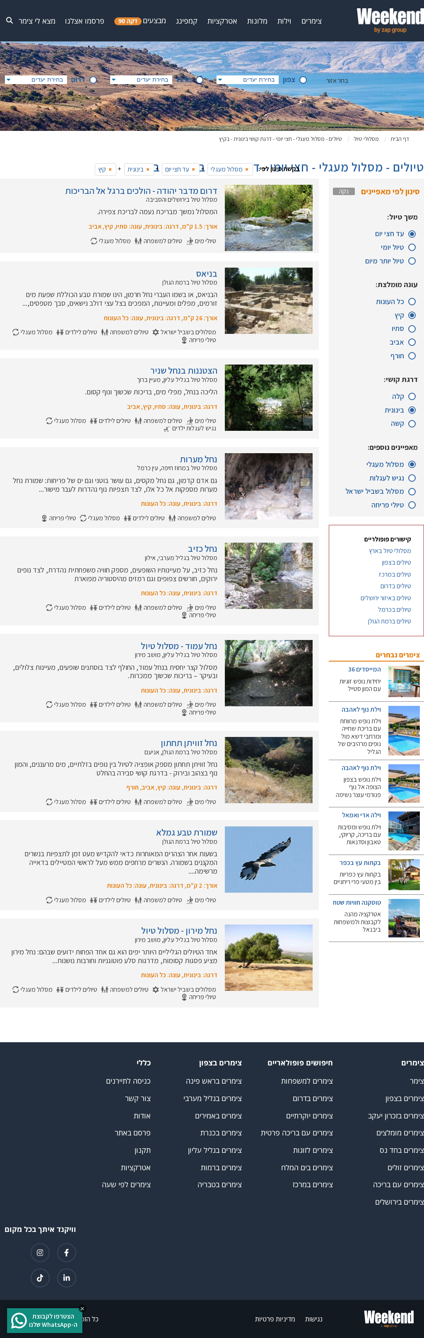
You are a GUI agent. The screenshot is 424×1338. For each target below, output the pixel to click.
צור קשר (138, 1098)
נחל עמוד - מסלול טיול (179, 646)
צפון (289, 79)
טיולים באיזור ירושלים (386, 598)
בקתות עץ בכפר (360, 862)
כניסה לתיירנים (128, 1081)
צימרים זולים (406, 1167)
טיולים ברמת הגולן (389, 621)
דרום (78, 79)
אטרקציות (136, 1167)
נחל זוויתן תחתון (189, 743)
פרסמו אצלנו (84, 21)
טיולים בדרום (396, 586)
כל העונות (390, 301)
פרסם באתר (133, 1132)
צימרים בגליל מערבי (212, 1098)
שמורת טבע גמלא (186, 832)
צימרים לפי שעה (126, 1184)
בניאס (206, 273)
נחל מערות (198, 459)
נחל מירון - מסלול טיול (179, 930)
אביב (397, 342)
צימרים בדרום (313, 1098)
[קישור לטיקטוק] (40, 1277)
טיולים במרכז (395, 574)
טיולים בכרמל (394, 609)
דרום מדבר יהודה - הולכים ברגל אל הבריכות (141, 190)
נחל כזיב (202, 548)
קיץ (399, 315)
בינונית (394, 410)
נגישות (314, 1319)
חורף (397, 356)
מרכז (184, 79)
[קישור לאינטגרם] (40, 1252)
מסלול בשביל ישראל (374, 491)
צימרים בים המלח (307, 1167)
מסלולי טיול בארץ (390, 551)
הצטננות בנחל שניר (183, 370)
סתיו (398, 328)
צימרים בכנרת (221, 1132)
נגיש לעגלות (386, 478)
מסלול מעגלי (385, 464)
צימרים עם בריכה (398, 1184)
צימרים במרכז (313, 1184)
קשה (397, 423)
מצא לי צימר (37, 21)
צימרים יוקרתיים (309, 1115)
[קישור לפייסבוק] (66, 1252)
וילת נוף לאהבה (361, 709)
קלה (398, 396)
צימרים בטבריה (220, 1184)
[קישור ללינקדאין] (66, 1277)
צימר (417, 1081)
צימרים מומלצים (400, 1132)
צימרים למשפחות (307, 1081)
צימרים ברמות (221, 1167)
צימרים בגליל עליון (215, 1150)
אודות (142, 1115)
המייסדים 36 (364, 669)
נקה (344, 191)
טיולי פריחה (387, 505)
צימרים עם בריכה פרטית (297, 1132)
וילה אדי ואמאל (361, 815)
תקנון (143, 1150)
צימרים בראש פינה (214, 1081)
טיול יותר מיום (384, 261)
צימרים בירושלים (399, 1202)
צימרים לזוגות (313, 1150)
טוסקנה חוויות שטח (357, 902)
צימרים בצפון (404, 1098)
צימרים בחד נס (402, 1150)
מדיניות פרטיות (275, 1319)
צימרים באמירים (218, 1115)
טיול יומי (392, 247)
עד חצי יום (389, 233)
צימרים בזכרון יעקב (396, 1115)
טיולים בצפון (396, 562)
